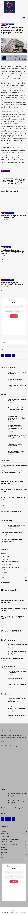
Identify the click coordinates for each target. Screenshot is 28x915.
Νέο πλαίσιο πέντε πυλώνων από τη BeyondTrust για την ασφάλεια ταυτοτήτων (16, 708)
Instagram (9, 355)
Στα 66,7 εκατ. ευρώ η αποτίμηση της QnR (13, 498)
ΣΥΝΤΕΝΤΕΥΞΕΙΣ (5, 583)
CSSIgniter (10, 912)
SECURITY (3, 570)
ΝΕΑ (2, 247)
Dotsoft (3, 170)
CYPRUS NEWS (5, 559)
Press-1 (13, 910)
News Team (5, 35)
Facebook (6, 355)
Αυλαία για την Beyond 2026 (15, 379)
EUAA (8, 170)
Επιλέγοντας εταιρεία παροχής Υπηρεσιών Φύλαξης (16, 451)
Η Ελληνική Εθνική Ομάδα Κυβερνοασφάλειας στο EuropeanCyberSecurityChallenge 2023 (13, 471)
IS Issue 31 (4, 505)
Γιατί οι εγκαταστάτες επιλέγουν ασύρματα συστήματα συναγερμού (16, 408)
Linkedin (2, 355)
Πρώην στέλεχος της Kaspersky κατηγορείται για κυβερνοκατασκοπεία (16, 700)
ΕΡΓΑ (2, 577)
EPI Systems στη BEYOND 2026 (11, 512)
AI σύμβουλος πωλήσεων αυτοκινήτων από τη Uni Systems (12, 283)
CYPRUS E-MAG (5, 556)
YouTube (13, 355)
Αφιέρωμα (4, 575)
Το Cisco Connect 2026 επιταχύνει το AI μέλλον (14, 490)
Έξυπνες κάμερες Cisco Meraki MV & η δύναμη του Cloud (17, 525)
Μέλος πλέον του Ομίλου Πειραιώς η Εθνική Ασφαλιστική (13, 216)
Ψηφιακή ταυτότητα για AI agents (17, 715)
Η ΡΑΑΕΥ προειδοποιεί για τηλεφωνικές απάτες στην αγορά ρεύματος (12, 251)
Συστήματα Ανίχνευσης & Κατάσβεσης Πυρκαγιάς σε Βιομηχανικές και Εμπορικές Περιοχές (15, 428)
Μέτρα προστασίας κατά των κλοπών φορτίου (15, 444)
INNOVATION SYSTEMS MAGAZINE (10, 567)
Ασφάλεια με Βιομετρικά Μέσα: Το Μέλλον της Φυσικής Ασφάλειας (17, 436)
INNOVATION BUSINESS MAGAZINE (10, 562)
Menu (23, 17)
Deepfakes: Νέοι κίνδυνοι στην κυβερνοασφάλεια (14, 465)
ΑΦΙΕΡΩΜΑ (4, 572)
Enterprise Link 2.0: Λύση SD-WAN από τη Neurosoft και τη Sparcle (11, 540)
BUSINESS (3, 24)
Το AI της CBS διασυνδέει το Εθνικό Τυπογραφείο (12, 482)
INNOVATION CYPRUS (6, 564)
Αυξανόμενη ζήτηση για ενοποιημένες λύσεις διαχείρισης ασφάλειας (17, 418)
